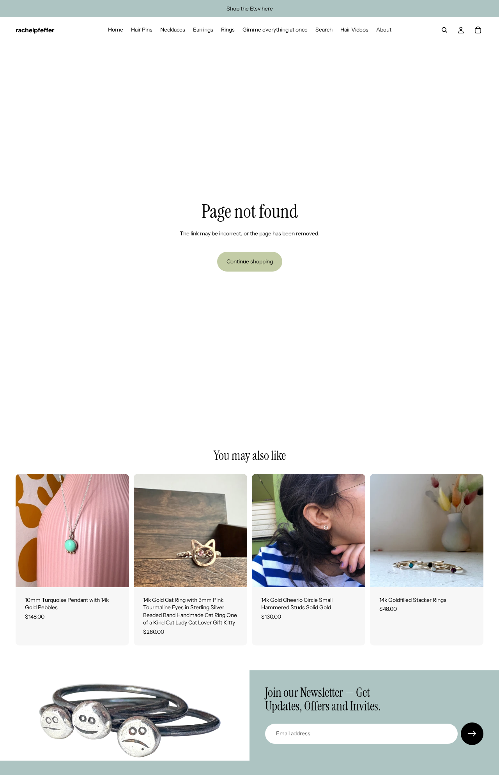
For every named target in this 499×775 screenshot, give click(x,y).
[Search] (444, 30)
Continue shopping (249, 261)
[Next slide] (235, 530)
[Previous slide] (145, 530)
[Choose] (235, 575)
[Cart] (478, 30)
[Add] (117, 575)
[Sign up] (472, 733)
